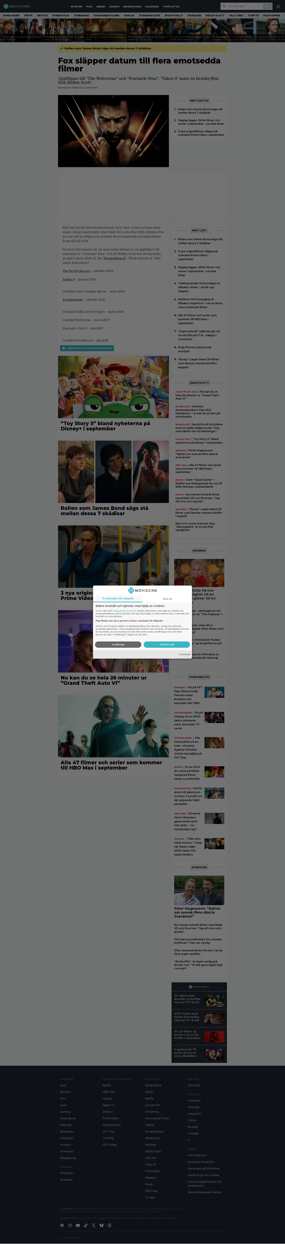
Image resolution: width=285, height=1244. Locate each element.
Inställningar (118, 644)
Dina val (167, 598)
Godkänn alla (167, 644)
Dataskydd (184, 654)
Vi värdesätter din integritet (117, 598)
